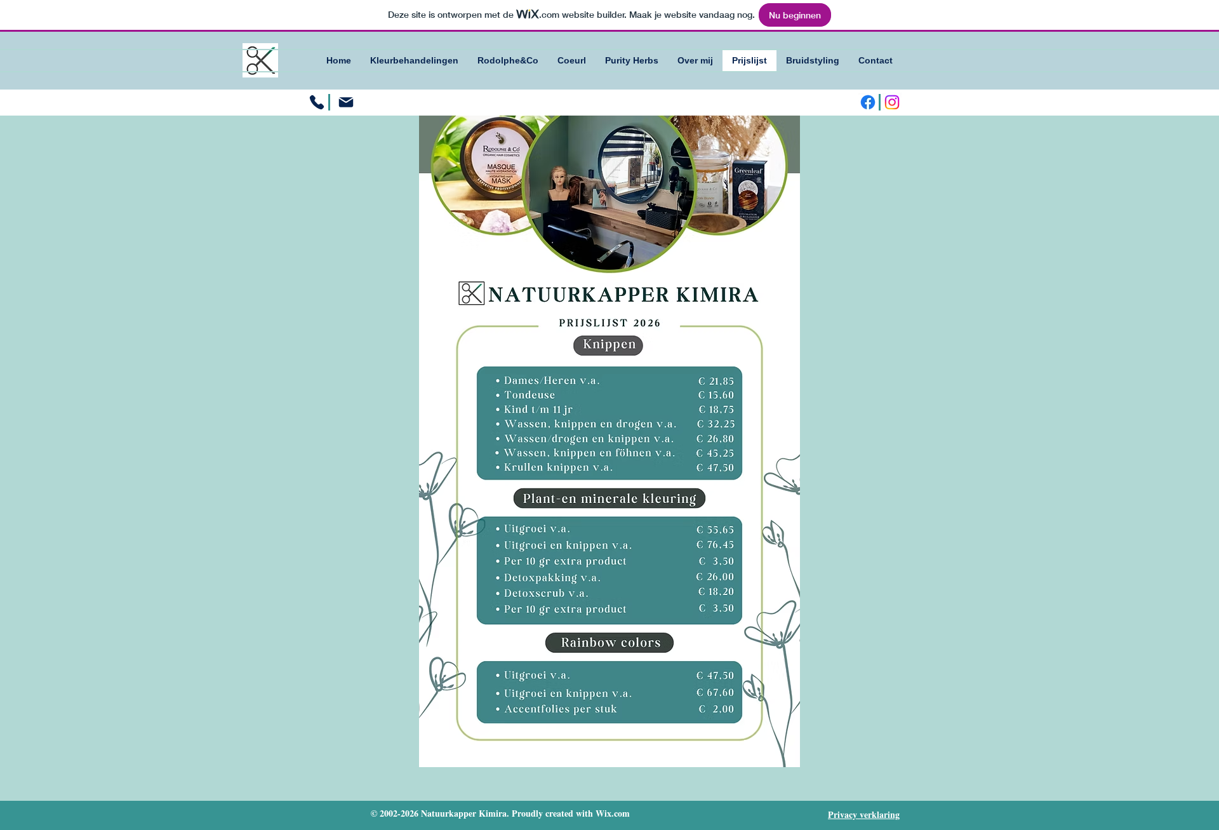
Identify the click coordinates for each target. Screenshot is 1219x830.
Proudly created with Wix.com (571, 813)
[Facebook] (867, 102)
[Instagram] (892, 102)
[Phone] (317, 102)
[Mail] (346, 102)
